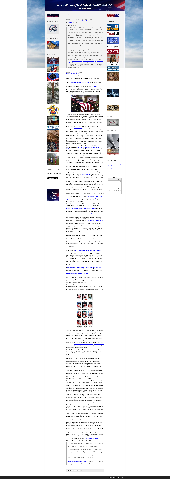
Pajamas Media (109, 168)
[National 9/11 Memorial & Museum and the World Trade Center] (53, 103)
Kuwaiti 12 (82, 19)
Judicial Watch (109, 167)
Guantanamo (74, 19)
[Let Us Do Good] (53, 164)
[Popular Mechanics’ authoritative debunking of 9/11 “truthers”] (113, 148)
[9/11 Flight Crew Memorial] (53, 115)
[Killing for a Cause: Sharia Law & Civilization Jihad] (113, 111)
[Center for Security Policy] (113, 53)
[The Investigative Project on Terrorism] (113, 70)
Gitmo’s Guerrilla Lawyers (72, 73)
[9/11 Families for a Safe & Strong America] (85, 5)
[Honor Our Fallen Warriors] (53, 63)
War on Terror (88, 19)
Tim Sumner (70, 22)
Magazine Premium (114, 477)
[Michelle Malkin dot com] (113, 65)
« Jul (109, 194)
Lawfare (85, 72)
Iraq (78, 19)
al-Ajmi (69, 19)
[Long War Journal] (113, 48)
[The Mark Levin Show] (113, 30)
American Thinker (110, 165)
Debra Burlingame (71, 75)
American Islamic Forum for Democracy (114, 164)
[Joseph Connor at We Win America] (113, 80)
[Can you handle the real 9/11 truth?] (113, 155)
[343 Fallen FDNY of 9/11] (53, 141)
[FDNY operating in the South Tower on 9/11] (53, 151)
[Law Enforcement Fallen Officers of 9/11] (53, 129)
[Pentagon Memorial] (53, 72)
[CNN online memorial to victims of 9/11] (53, 124)
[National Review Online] (113, 43)
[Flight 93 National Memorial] (53, 80)
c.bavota (122, 477)
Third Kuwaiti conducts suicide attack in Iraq (77, 20)
